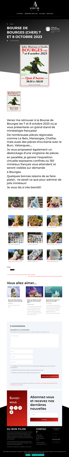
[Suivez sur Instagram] (20, 408)
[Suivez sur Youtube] (11, 412)
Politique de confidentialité (38, 455)
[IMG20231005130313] (54, 202)
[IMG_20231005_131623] (16, 238)
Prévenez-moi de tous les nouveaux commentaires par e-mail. (28, 370)
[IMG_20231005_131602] (35, 238)
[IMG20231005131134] (35, 255)
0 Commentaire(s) (14, 40)
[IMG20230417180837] (16, 202)
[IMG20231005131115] (54, 255)
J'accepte (28, 455)
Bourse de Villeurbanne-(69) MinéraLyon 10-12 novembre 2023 (34, 301)
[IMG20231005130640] (35, 202)
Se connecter (56, 442)
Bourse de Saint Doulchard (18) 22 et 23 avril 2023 (52, 300)
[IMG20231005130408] (35, 221)
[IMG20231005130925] (16, 221)
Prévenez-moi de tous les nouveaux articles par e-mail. (26, 372)
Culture (42, 13)
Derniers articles (31, 13)
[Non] (67, 453)
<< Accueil (19, 13)
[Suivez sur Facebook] (11, 408)
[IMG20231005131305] (16, 255)
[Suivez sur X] (16, 408)
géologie (49, 13)
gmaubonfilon (55, 29)
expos (11, 24)
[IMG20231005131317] (54, 238)
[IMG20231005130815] (54, 221)
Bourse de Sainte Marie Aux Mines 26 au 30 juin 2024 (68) (15, 300)
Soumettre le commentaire (50, 376)
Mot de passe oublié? (56, 439)
